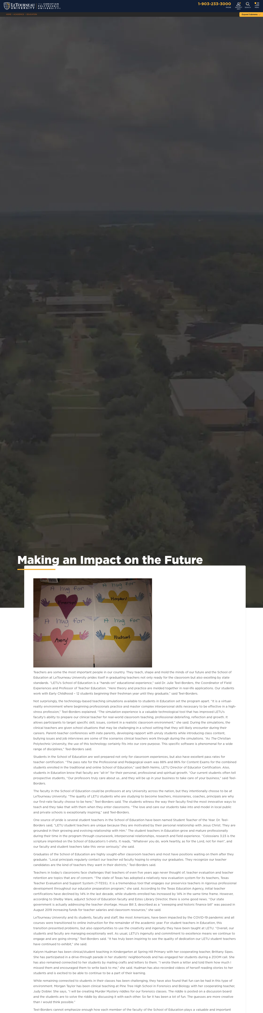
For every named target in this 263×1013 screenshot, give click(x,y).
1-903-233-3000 (214, 4)
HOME (8, 14)
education (32, 14)
